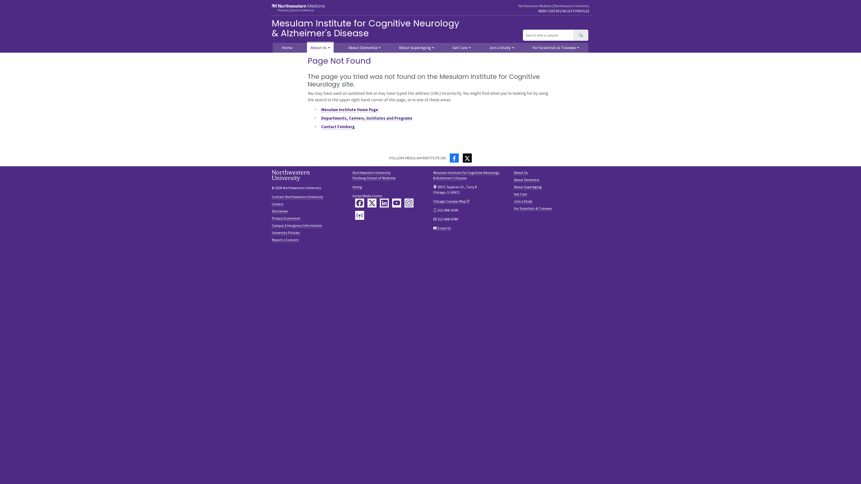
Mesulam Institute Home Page (349, 109)
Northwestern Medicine (535, 6)
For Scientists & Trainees (533, 208)
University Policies (286, 232)
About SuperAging (528, 187)
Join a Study (523, 201)
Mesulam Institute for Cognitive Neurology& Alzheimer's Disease (365, 28)
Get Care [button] (459, 47)
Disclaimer (280, 211)
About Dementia (526, 179)
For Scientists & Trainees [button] (554, 47)
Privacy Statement (286, 218)
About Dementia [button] (362, 47)
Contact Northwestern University (297, 196)
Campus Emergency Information (297, 225)
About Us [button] (319, 47)
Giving (357, 187)
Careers (277, 204)
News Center (548, 11)
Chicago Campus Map (449, 201)
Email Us (444, 228)
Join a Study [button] (500, 47)
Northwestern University (571, 6)
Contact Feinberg (338, 126)
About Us (521, 172)
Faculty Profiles (575, 11)
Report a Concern (285, 240)
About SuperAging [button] (415, 47)
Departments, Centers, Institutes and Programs (366, 118)
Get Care (520, 194)
